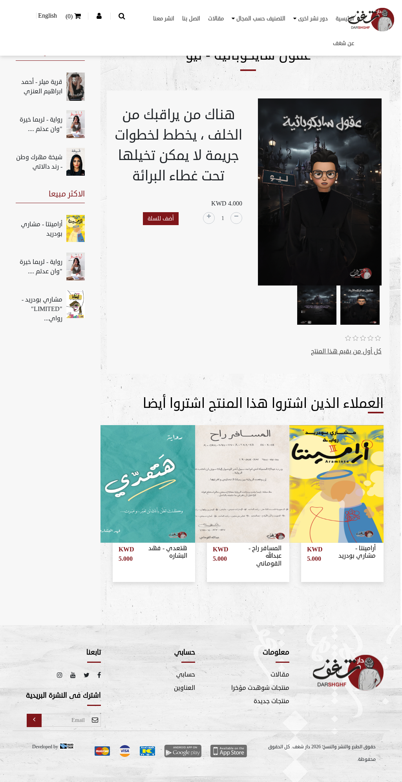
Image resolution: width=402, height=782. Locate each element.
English (47, 15)
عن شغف (343, 43)
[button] (310, 18)
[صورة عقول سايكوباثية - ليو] (320, 193)
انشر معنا (163, 18)
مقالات (216, 18)
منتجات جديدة (271, 701)
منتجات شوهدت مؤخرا (260, 688)
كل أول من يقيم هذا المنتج (346, 351)
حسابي (185, 674)
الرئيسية (345, 18)
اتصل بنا (191, 18)
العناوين (184, 688)
